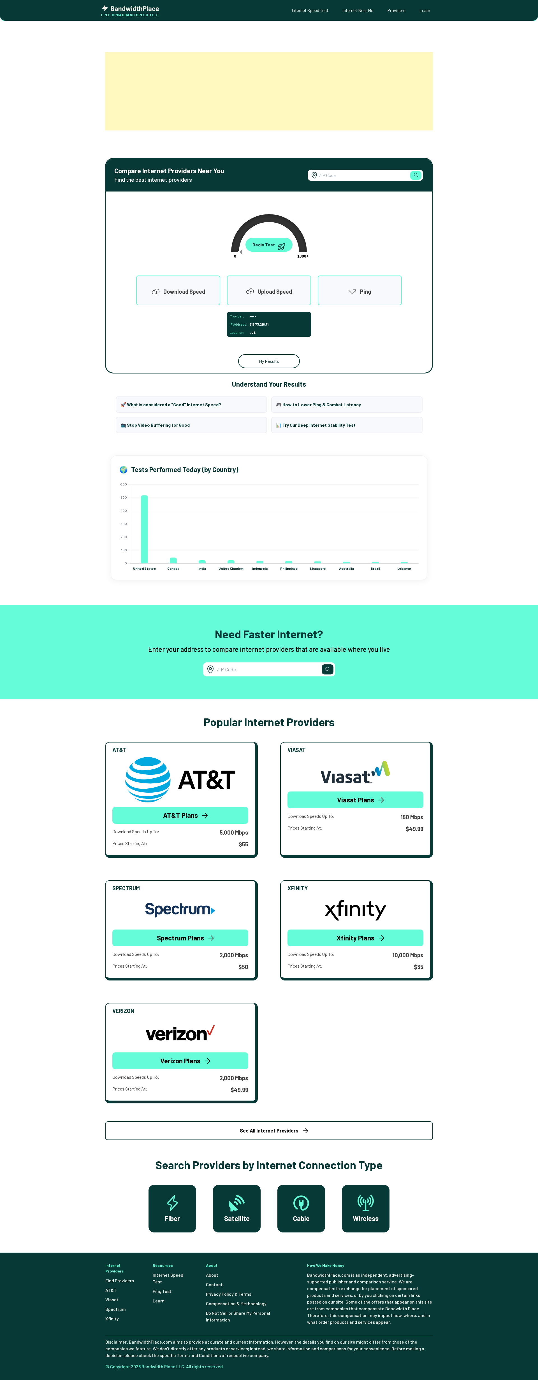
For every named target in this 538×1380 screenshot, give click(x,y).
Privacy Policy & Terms (228, 1294)
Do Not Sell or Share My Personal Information (238, 1316)
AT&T (111, 1290)
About (212, 1275)
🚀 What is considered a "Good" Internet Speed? (170, 404)
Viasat (112, 1299)
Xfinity (112, 1318)
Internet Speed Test (310, 10)
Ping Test (162, 1291)
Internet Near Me (357, 10)
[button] (415, 175)
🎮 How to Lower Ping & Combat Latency (318, 404)
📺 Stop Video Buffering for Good (155, 425)
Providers (396, 10)
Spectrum (115, 1309)
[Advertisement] (269, 91)
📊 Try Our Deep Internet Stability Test (316, 425)
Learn (424, 10)
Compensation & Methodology (236, 1303)
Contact (214, 1284)
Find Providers (119, 1280)
